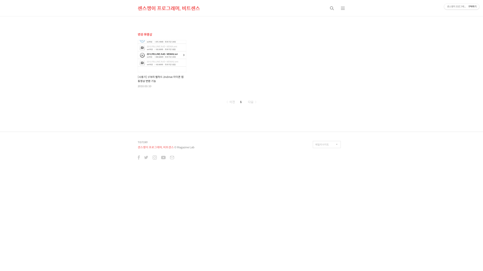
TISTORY (143, 142)
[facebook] (139, 157)
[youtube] (163, 157)
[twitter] (146, 157)
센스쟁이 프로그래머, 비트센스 (169, 8)
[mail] (172, 157)
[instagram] (155, 157)
